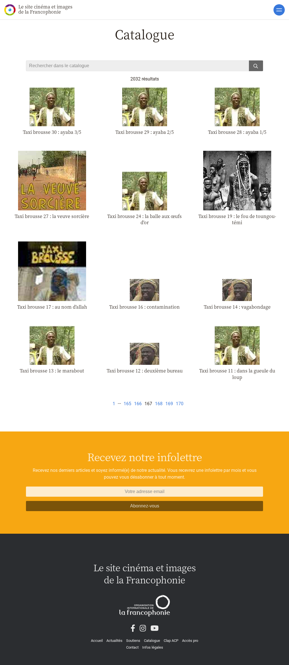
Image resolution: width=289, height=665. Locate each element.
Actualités (114, 640)
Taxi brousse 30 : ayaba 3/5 (52, 132)
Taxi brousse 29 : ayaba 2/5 (144, 132)
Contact (132, 647)
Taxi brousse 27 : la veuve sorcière (52, 216)
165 (127, 403)
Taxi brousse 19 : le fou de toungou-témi (237, 219)
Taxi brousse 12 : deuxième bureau (145, 370)
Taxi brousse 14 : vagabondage (237, 307)
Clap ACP (171, 640)
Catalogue (152, 640)
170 (179, 403)
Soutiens (133, 640)
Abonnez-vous (144, 505)
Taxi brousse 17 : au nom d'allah (52, 307)
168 (159, 403)
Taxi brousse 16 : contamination (144, 307)
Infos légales (152, 647)
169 (169, 403)
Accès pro (190, 640)
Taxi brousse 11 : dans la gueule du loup (237, 373)
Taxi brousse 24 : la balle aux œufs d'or (144, 219)
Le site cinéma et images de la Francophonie (45, 9)
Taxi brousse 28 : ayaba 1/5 (237, 132)
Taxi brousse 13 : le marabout (52, 370)
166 (138, 403)
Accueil (97, 640)
